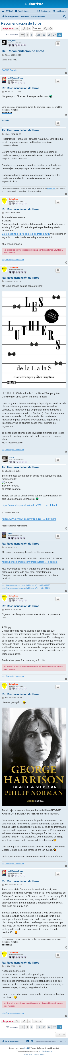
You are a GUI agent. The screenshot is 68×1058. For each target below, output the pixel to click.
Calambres (13, 199)
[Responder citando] (57, 43)
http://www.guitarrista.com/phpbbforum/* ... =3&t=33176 (26, 585)
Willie (10, 533)
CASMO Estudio (9, 70)
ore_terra (12, 41)
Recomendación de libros (21, 23)
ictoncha (5, 120)
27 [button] (54, 34)
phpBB (26, 1048)
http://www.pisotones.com (13, 260)
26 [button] (49, 34)
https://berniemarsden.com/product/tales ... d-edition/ (29, 561)
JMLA (11, 457)
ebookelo (51, 188)
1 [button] (31, 34)
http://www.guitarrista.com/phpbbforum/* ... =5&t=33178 (26, 588)
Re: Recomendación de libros (23, 51)
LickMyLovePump (15, 78)
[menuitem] (9, 11)
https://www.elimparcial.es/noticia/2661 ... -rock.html (29, 505)
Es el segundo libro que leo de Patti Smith (26, 233)
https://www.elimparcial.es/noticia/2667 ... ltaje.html (29, 518)
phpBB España (45, 1051)
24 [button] (38, 34)
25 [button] (44, 34)
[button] (22, 35)
